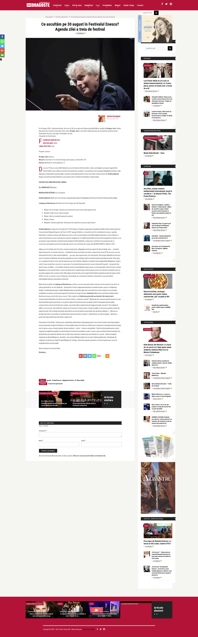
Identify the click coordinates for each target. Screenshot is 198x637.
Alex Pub (155, 312)
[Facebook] (2, 36)
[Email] (2, 55)
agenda (49, 380)
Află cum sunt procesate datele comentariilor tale (89, 456)
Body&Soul (89, 5)
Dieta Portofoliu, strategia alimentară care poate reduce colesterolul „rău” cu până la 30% (156, 294)
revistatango (80, 33)
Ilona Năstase (149, 199)
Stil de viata (77, 5)
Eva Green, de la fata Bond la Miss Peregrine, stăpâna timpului (161, 248)
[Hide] (1, 59)
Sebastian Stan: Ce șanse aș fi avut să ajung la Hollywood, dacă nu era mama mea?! (161, 225)
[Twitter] (90, 356)
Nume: (41, 440)
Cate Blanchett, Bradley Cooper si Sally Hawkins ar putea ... (41, 615)
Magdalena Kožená (68, 380)
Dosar (92, 604)
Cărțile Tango (128, 5)
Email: (83, 440)
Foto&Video (107, 5)
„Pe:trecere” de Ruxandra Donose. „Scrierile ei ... (73, 615)
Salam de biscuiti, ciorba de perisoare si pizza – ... (104, 615)
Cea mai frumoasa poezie (152, 138)
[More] (107, 356)
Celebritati (57, 5)
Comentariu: (43, 431)
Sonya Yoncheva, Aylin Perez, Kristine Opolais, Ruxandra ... (86, 404)
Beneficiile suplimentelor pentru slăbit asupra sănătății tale (161, 307)
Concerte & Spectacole (61, 16)
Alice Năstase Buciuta (151, 91)
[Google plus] (81, 356)
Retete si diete (149, 276)
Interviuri (147, 65)
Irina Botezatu (157, 253)
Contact (140, 5)
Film (145, 173)
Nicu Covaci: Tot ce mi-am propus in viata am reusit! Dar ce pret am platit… (161, 407)
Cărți (146, 526)
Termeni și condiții (88, 629)
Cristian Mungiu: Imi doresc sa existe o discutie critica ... (136, 615)
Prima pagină (49, 16)
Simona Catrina (157, 399)
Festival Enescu (56, 380)
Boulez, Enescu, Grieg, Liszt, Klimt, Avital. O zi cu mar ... (53, 404)
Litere (67, 5)
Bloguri (117, 5)
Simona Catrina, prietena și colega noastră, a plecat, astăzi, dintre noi (162, 363)
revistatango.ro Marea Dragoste (161, 240)
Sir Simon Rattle (79, 380)
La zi (98, 5)
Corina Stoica (148, 355)
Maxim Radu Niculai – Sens (154, 153)
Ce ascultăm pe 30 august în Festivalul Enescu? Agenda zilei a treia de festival (93, 16)
